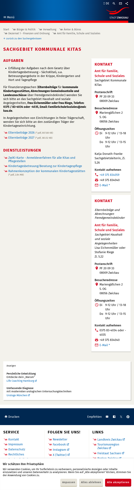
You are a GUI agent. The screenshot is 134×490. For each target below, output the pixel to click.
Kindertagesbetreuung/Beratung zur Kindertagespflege (45, 166)
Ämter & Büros (72, 29)
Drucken (13, 417)
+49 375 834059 (109, 175)
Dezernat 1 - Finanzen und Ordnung (29, 33)
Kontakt (13, 439)
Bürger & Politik (26, 29)
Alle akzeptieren (118, 482)
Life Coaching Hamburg (20, 380)
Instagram (59, 450)
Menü (8, 17)
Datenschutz (16, 449)
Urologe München (17, 395)
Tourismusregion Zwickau (108, 446)
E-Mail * (105, 185)
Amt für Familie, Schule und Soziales (78, 33)
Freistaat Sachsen (109, 453)
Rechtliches (16, 454)
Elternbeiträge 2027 (30, 137)
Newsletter (60, 439)
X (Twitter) (60, 455)
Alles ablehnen (91, 482)
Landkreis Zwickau (109, 439)
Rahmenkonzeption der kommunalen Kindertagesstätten (46, 172)
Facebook (59, 444)
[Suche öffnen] (114, 3)
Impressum (15, 444)
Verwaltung (49, 29)
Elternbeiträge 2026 (30, 132)
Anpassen (68, 482)
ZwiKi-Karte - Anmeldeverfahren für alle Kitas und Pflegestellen (41, 159)
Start (6, 29)
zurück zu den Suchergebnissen (24, 38)
